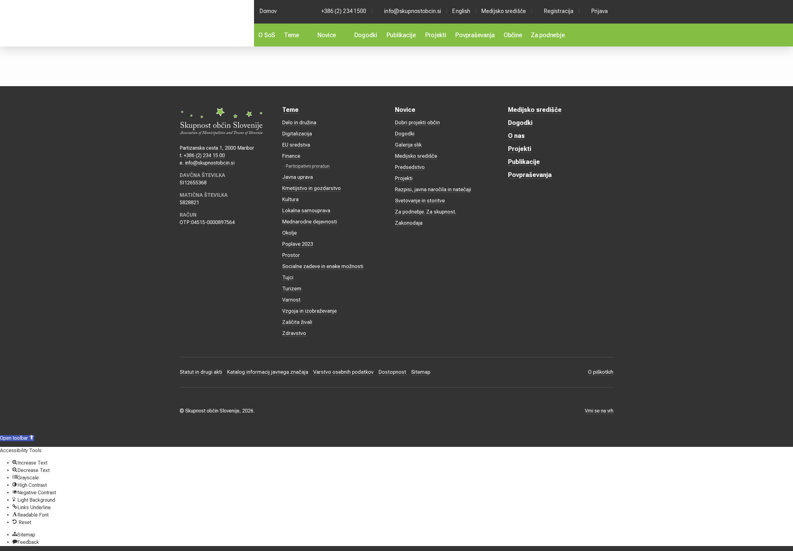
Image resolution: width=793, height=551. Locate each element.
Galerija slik (408, 145)
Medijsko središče (503, 11)
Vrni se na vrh (599, 411)
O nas (516, 135)
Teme (291, 35)
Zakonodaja (409, 223)
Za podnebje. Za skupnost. (425, 212)
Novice (326, 35)
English (461, 11)
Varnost (291, 300)
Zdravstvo (294, 333)
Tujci (287, 277)
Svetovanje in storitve (420, 200)
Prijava (599, 11)
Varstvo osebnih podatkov (343, 372)
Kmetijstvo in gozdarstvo (311, 188)
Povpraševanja (475, 35)
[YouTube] (202, 236)
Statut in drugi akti (201, 372)
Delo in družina (299, 122)
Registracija (558, 11)
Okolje (289, 233)
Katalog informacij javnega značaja (267, 372)
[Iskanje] (605, 35)
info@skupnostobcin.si (412, 11)
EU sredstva (296, 145)
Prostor (291, 255)
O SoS (266, 35)
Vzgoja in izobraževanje (309, 311)
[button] (17, 438)
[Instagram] (192, 236)
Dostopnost (392, 372)
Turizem (291, 288)
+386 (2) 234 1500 (343, 11)
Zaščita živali (297, 322)
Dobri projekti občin (417, 122)
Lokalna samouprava (306, 210)
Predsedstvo (410, 167)
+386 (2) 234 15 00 (204, 155)
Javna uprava (297, 177)
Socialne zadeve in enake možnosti (322, 266)
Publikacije (401, 35)
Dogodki (365, 35)
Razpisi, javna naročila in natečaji (433, 189)
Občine (513, 35)
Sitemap (420, 372)
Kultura (290, 199)
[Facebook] (183, 236)
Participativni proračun (308, 166)
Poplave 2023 (297, 244)
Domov (268, 11)
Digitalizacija (297, 133)
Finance (291, 156)
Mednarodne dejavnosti (309, 221)
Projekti (435, 35)
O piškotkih (600, 372)
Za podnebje (548, 35)
